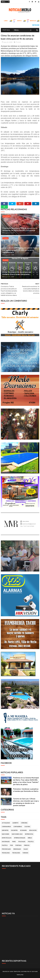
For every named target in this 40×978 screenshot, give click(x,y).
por (11, 845)
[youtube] (38, 1)
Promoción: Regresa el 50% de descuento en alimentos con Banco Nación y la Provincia (19, 229)
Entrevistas (29, 834)
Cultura (27, 826)
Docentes (14, 830)
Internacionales (19, 838)
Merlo (30, 838)
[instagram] (32, 1)
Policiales (21, 841)
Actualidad (6, 216)
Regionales (17, 849)
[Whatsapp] (4, 206)
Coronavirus (6, 826)
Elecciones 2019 (17, 834)
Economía (23, 830)
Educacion (32, 830)
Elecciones (5, 834)
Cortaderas (18, 826)
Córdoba (24, 823)
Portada (6, 30)
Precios (26, 845)
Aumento (15, 823)
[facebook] (29, 1)
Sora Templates (15, 971)
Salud (26, 849)
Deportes (5, 830)
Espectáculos (6, 838)
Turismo (25, 853)
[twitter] (35, 1)
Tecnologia (6, 853)
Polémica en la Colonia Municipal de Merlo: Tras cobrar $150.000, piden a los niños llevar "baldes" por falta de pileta (26, 781)
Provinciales (6, 849)
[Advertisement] (20, 890)
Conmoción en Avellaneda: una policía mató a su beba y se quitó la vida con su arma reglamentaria (19, 250)
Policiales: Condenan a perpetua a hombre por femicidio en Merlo (25, 790)
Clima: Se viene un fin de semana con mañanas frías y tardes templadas (16, 273)
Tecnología (16, 853)
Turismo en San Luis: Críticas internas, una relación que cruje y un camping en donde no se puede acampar (26, 802)
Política (4, 845)
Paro (14, 841)
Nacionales (6, 841)
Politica (30, 841)
